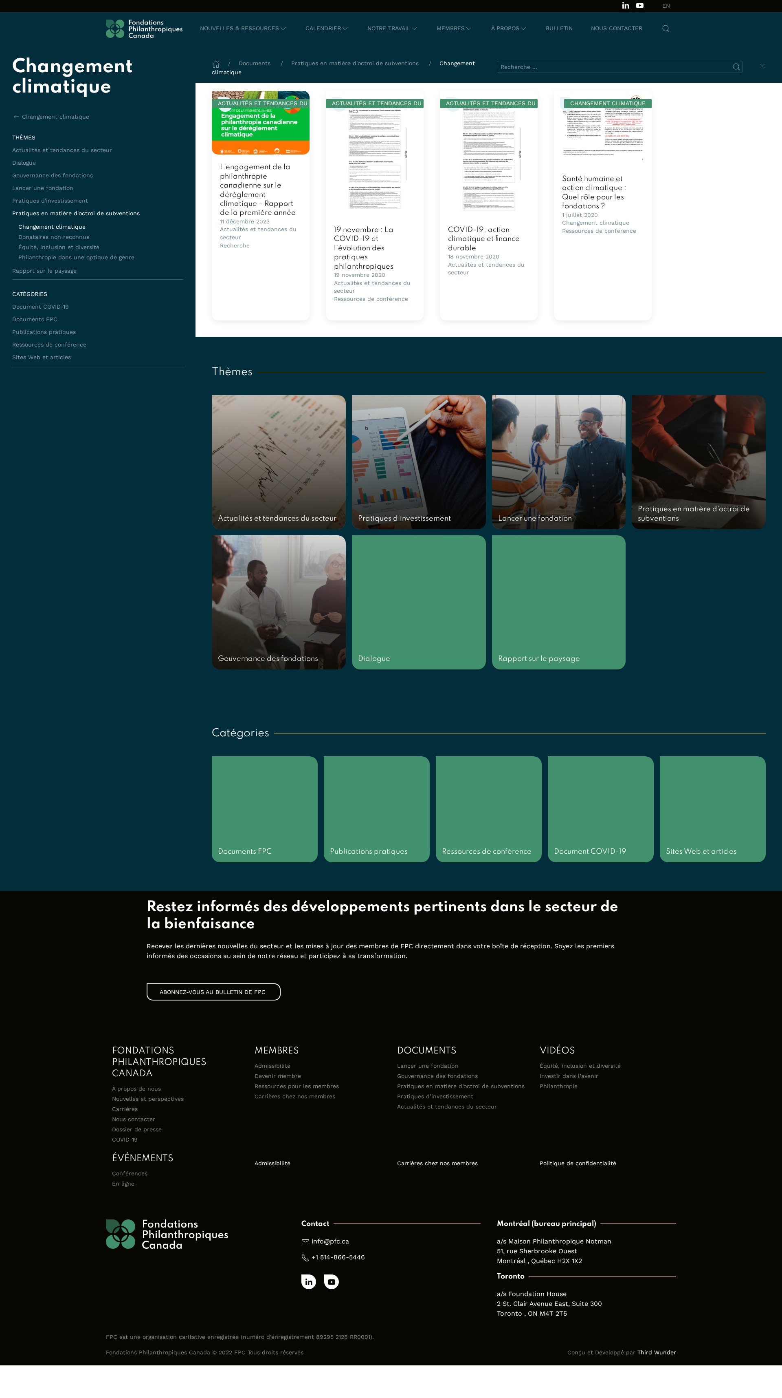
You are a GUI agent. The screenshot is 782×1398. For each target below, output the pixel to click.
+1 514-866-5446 (338, 1257)
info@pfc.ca (330, 1241)
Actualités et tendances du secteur (62, 150)
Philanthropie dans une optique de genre (76, 257)
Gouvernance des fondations (52, 175)
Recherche (235, 245)
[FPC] (144, 28)
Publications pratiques (44, 332)
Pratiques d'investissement (50, 200)
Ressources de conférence (49, 344)
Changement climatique (55, 116)
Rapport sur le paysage (44, 270)
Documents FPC (34, 319)
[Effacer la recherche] (762, 66)
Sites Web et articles (41, 357)
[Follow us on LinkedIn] (626, 5)
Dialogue (24, 162)
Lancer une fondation (42, 188)
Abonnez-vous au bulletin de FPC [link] (214, 992)
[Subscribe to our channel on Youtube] (640, 5)
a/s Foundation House (532, 1294)
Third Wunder (656, 1352)
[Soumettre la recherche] (736, 67)
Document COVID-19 (40, 306)
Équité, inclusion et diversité (58, 247)
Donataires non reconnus (53, 237)
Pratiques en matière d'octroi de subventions (76, 213)
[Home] (216, 63)
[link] (261, 123)
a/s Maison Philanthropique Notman (554, 1241)
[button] (243, 28)
